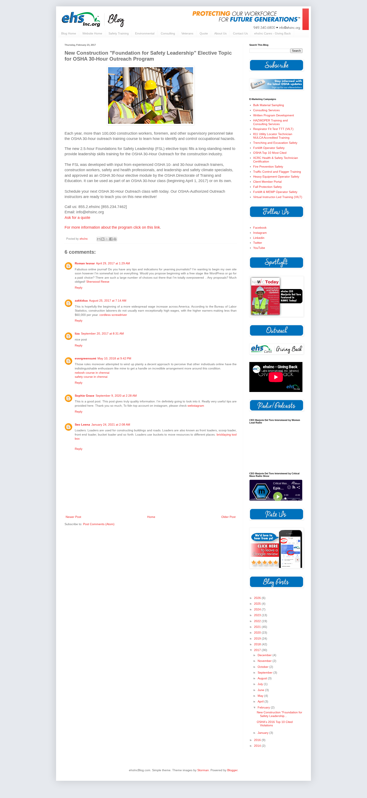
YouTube (259, 247)
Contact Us (240, 33)
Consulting (168, 33)
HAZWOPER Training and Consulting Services (270, 122)
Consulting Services (266, 110)
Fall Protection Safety (267, 186)
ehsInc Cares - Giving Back (272, 33)
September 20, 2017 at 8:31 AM (102, 333)
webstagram (196, 405)
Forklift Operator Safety (269, 148)
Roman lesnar (85, 263)
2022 (258, 621)
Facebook (260, 227)
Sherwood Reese (97, 281)
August (263, 678)
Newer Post (73, 517)
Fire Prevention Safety (268, 166)
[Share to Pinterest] (115, 239)
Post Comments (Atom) (98, 524)
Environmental (144, 33)
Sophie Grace (84, 395)
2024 (258, 609)
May (261, 695)
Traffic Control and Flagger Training (277, 171)
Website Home (92, 33)
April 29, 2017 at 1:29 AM (113, 263)
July (261, 684)
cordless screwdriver (113, 314)
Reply (78, 287)
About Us (220, 33)
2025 (258, 603)
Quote (204, 33)
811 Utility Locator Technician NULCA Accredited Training (272, 135)
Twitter (257, 242)
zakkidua (81, 300)
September (265, 672)
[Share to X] (107, 239)
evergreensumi (85, 358)
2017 (258, 650)
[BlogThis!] (103, 239)
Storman (203, 770)
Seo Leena (82, 424)
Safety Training (119, 33)
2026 (258, 598)
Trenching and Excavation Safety (275, 142)
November (265, 661)
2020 (258, 632)
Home (151, 517)
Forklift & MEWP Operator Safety (275, 192)
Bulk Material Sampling (268, 105)
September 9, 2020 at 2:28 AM (116, 395)
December (265, 655)
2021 (258, 626)
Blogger (232, 770)
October (263, 666)
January (263, 732)
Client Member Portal (267, 181)
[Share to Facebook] (111, 239)
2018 (258, 644)
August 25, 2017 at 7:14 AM (107, 300)
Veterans (187, 33)
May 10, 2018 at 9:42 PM (114, 358)
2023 (258, 615)
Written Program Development (273, 115)
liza (77, 333)
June (261, 690)
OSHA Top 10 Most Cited (270, 152)
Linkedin (258, 237)
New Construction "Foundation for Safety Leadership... (279, 714)
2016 (258, 740)
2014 (258, 745)
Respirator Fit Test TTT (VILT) (273, 129)
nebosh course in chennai (92, 372)
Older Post (228, 517)
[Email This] (99, 239)
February (264, 707)
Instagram (260, 232)
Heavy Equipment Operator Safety (276, 176)
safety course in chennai (91, 376)
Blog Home (68, 33)
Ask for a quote (77, 217)
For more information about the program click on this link (112, 227)
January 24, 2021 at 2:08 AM (110, 424)
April (261, 701)
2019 (258, 638)
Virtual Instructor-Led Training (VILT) (277, 197)
